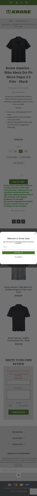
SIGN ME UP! (18, 252)
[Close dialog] (35, 233)
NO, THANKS (18, 257)
